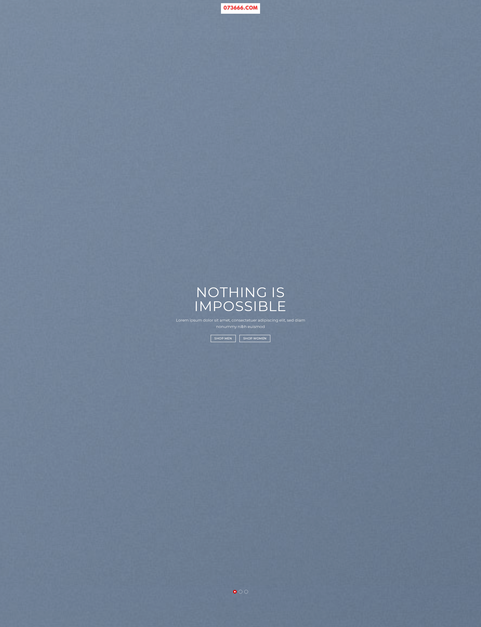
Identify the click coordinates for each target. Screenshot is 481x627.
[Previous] (14, 313)
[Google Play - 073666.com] (240, 8)
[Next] (466, 313)
